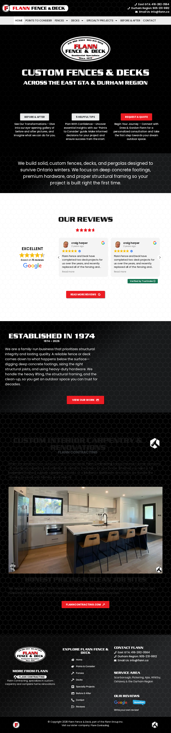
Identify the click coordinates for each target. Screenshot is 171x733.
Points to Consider (38, 20)
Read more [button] (68, 271)
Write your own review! (126, 710)
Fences (59, 20)
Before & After (130, 20)
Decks (75, 20)
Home (19, 20)
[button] (159, 257)
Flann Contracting (100, 725)
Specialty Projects (100, 20)
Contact (149, 20)
